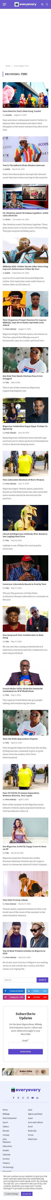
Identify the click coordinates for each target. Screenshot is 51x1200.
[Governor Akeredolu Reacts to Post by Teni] (25, 568)
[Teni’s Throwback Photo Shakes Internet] (25, 149)
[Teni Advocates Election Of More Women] (25, 463)
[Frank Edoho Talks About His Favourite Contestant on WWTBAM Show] (25, 672)
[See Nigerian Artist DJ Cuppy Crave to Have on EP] (25, 830)
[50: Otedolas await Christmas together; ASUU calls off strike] (25, 197)
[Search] (42, 4)
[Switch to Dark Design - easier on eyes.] (46, 4)
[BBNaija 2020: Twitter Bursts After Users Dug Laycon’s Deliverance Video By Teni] (25, 250)
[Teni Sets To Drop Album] (25, 884)
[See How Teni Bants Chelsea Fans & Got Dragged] (25, 360)
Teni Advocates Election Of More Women (23, 480)
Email (25, 1041)
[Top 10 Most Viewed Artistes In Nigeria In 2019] (25, 934)
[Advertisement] (25, 37)
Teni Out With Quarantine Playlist (20, 739)
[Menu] (4, 4)
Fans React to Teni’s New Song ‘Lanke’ (22, 111)
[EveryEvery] (25, 4)
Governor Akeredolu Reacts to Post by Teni (24, 584)
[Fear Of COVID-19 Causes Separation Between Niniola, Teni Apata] (25, 777)
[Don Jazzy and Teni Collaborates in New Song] (25, 619)
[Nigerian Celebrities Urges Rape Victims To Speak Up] (25, 410)
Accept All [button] (27, 1194)
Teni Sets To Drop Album (15, 900)
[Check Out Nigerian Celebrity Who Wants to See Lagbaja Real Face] (25, 517)
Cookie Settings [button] (11, 1194)
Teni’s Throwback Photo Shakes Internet (24, 165)
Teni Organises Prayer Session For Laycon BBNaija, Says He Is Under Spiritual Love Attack (24, 322)
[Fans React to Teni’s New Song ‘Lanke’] (25, 95)
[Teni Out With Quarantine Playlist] (25, 722)
